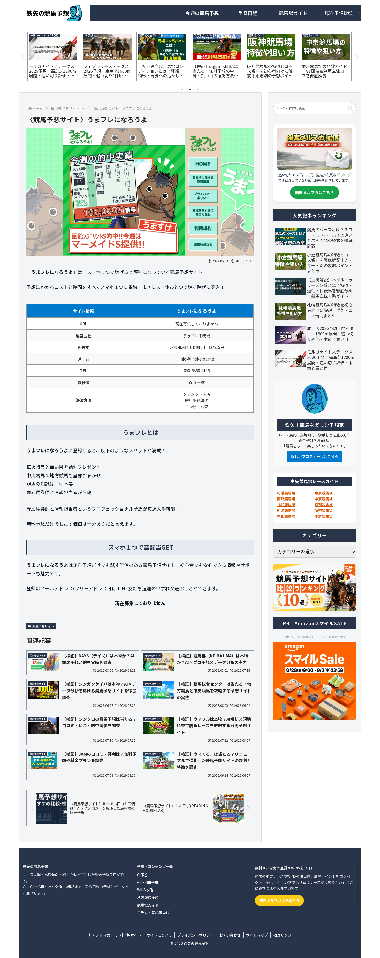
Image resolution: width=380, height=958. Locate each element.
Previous (22, 57)
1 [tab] (182, 89)
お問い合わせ (230, 935)
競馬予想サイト (43, 626)
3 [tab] (197, 89)
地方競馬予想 (148, 897)
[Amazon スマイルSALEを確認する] (314, 681)
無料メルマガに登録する (279, 900)
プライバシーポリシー (195, 935)
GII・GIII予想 (147, 882)
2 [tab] (190, 89)
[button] (350, 108)
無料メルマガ (99, 935)
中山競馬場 (286, 516)
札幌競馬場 (286, 492)
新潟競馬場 (286, 510)
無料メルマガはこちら (314, 192)
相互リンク (282, 935)
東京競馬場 (324, 492)
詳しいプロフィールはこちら (314, 456)
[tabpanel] (53, 56)
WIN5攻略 (145, 889)
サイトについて (159, 935)
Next (357, 57)
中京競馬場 (324, 498)
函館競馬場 (286, 498)
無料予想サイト (128, 935)
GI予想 (142, 874)
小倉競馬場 (324, 516)
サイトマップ (257, 935)
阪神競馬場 (324, 510)
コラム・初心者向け (153, 912)
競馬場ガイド (148, 905)
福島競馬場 (286, 504)
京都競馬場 (324, 504)
